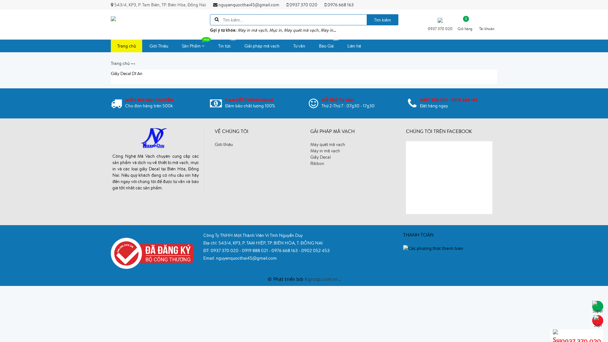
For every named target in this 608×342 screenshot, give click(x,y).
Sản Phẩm (192, 46)
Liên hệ (354, 46)
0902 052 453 (315, 250)
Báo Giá (326, 46)
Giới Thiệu (158, 46)
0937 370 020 (302, 5)
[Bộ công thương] (152, 253)
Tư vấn (299, 46)
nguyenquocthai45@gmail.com (248, 5)
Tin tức (224, 46)
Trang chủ (126, 46)
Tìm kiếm (382, 20)
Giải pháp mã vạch (262, 46)
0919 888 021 (255, 250)
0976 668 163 (340, 5)
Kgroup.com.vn (322, 279)
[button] (486, 22)
